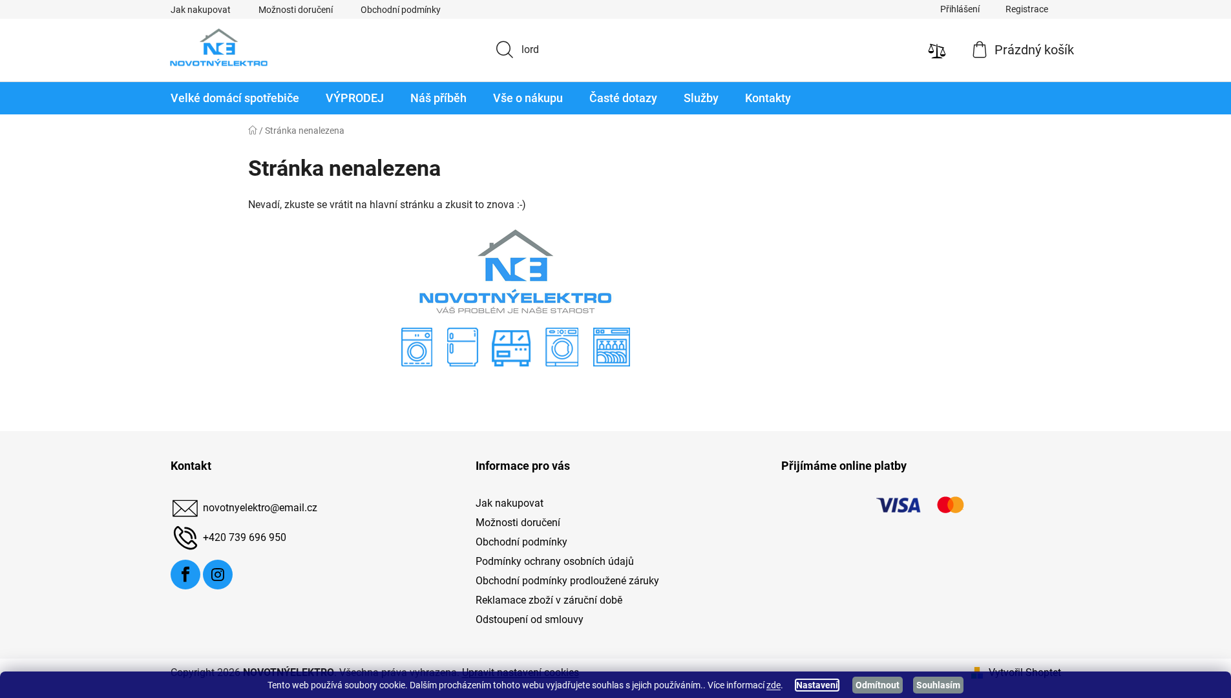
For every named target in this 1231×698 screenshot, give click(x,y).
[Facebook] (185, 574)
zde (773, 685)
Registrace (1026, 9)
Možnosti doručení (295, 10)
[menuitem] (235, 98)
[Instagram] (218, 574)
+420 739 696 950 (244, 537)
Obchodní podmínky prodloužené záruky (567, 581)
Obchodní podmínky (401, 10)
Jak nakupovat (201, 10)
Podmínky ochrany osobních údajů (555, 561)
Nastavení (817, 685)
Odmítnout (878, 685)
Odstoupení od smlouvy (530, 619)
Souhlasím (938, 685)
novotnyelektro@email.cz (260, 508)
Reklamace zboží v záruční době (549, 600)
